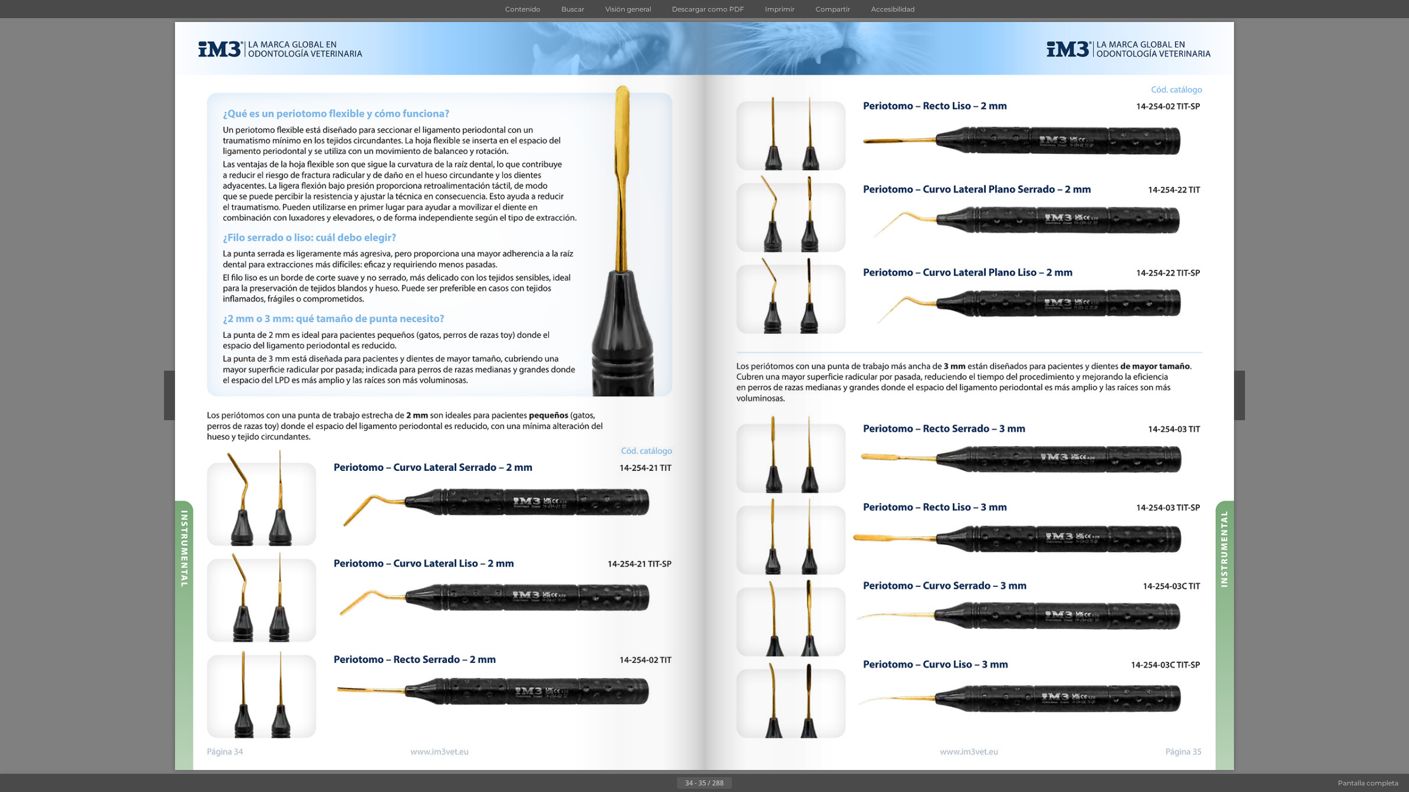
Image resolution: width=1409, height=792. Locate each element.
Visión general (628, 9)
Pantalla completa (1368, 783)
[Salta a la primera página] (650, 783)
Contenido (522, 9)
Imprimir (780, 9)
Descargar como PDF (708, 9)
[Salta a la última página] (758, 783)
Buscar (573, 9)
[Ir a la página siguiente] (741, 783)
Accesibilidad (893, 9)
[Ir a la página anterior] (668, 783)
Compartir (833, 9)
